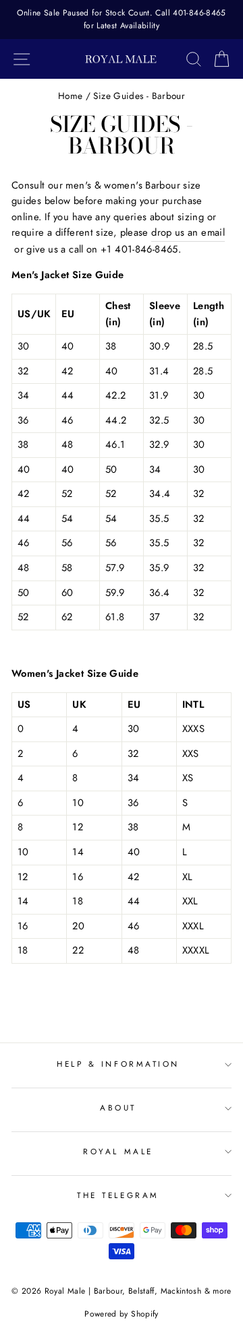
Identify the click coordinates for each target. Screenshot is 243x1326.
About (118, 1107)
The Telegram (118, 1195)
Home (70, 95)
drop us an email (188, 232)
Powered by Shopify (121, 1314)
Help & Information (118, 1063)
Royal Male (118, 1151)
